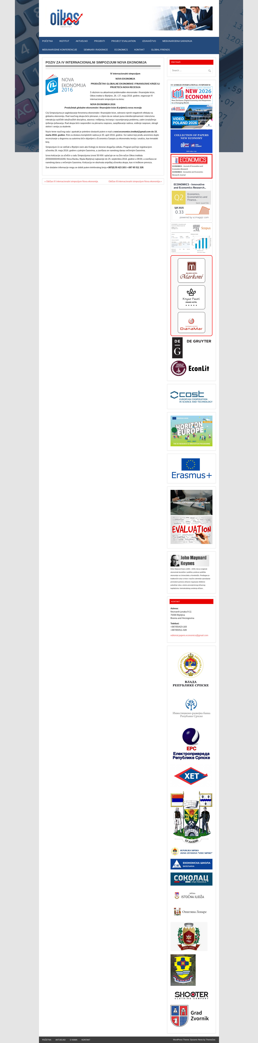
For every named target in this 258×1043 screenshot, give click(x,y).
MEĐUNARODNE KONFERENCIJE (59, 50)
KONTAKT (139, 50)
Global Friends (160, 50)
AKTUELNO (82, 41)
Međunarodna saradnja (177, 41)
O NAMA (73, 1040)
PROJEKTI (99, 41)
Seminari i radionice (96, 50)
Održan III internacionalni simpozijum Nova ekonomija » (135, 181)
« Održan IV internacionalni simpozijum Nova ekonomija (71, 181)
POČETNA (47, 41)
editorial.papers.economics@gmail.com (189, 635)
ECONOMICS (121, 50)
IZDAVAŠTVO (149, 41)
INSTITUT (64, 41)
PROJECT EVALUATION (123, 41)
